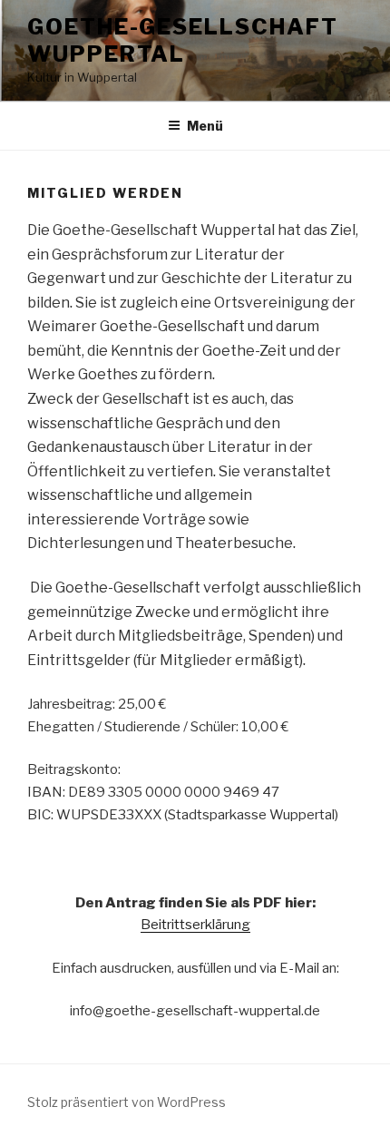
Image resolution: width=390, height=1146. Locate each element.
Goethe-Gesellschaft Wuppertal (182, 40)
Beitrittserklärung (195, 924)
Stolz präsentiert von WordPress (126, 1102)
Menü (205, 125)
